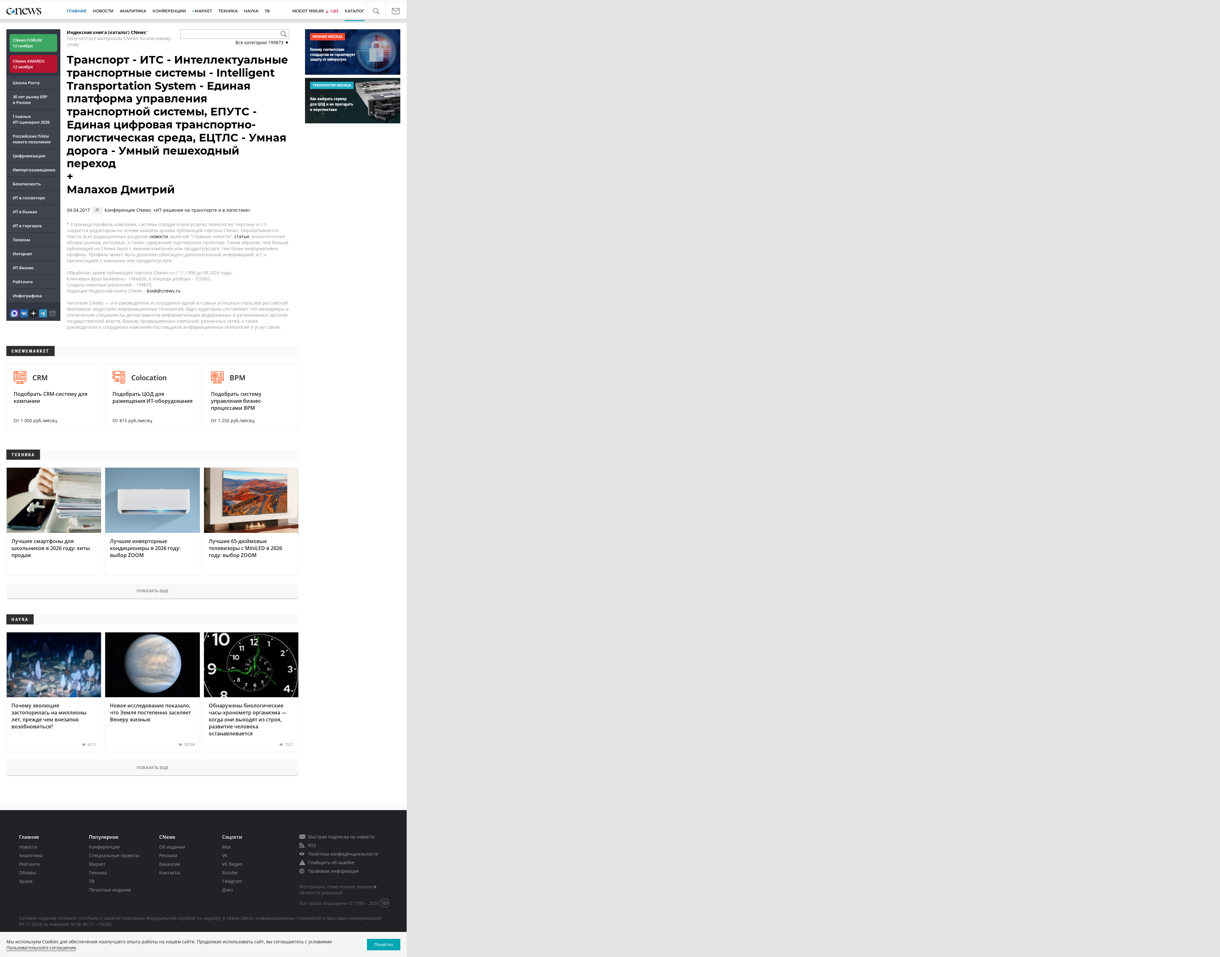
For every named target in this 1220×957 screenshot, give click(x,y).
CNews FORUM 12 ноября (27, 43)
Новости (28, 847)
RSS (312, 845)
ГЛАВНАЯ (76, 11)
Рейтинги (23, 282)
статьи (241, 236)
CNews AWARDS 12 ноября (28, 64)
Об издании (172, 847)
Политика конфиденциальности (343, 854)
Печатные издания (110, 890)
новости (159, 236)
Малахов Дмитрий (121, 189)
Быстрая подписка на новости (341, 837)
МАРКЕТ (203, 11)
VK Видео (232, 864)
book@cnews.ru (163, 291)
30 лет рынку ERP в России (30, 99)
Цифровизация (29, 156)
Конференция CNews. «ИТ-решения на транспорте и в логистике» (177, 210)
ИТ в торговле (27, 226)
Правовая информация (333, 871)
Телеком (21, 240)
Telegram (232, 881)
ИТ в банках (25, 212)
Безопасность (27, 184)
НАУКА (251, 11)
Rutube (230, 873)
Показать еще (152, 591)
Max (226, 847)
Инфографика (27, 296)
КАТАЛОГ (359, 11)
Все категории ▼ (262, 42)
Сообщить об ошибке (331, 862)
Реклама (168, 855)
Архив (25, 881)
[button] (380, 11)
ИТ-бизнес (23, 268)
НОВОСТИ (103, 11)
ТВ (267, 11)
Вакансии (169, 864)
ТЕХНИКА (228, 11)
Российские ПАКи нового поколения (32, 139)
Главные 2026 (31, 119)
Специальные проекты (114, 855)
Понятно (383, 944)
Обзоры (27, 873)
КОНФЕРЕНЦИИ (169, 11)
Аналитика (133, 11)
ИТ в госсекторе (29, 198)
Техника (98, 873)
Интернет (22, 254)
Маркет (97, 864)
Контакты (169, 873)
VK (224, 855)
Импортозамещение (34, 170)
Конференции (104, 847)
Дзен (227, 890)
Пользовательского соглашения (41, 948)
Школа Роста (26, 83)
